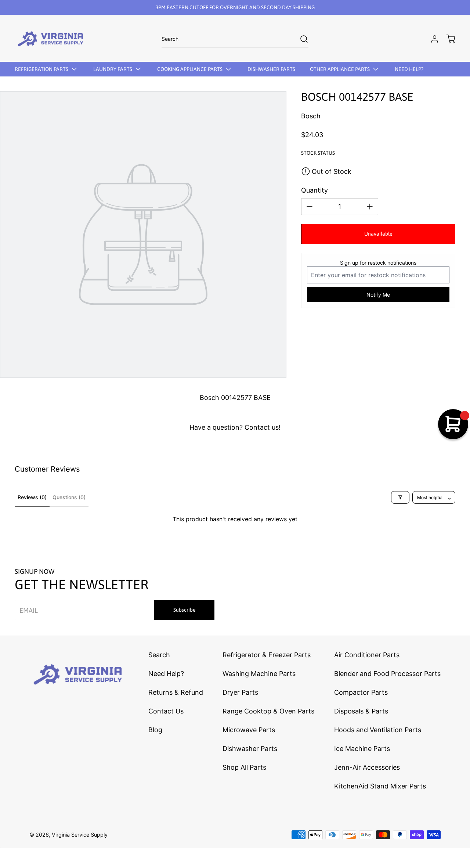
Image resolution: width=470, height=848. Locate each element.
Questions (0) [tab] (69, 497)
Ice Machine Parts (362, 748)
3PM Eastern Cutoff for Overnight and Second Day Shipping (235, 7)
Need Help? (166, 673)
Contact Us (166, 711)
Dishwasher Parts (250, 748)
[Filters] (400, 497)
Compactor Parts (361, 692)
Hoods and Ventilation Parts (377, 730)
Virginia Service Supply (80, 834)
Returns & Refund (175, 692)
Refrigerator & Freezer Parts (267, 655)
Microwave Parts (249, 730)
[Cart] (447, 39)
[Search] (300, 39)
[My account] (431, 39)
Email (28, 610)
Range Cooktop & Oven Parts (268, 711)
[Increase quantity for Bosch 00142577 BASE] (370, 206)
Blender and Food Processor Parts (387, 673)
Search (159, 655)
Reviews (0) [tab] (32, 497)
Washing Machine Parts (259, 673)
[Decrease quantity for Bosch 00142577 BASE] (309, 206)
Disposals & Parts (361, 711)
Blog (155, 730)
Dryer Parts (240, 692)
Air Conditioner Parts (367, 655)
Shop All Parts (244, 767)
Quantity (314, 190)
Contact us (262, 427)
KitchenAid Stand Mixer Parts (380, 786)
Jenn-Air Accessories (367, 767)
